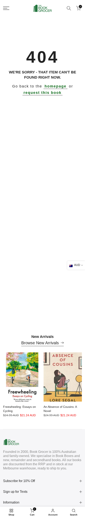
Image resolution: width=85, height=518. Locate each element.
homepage (55, 86)
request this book (42, 93)
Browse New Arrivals (40, 343)
